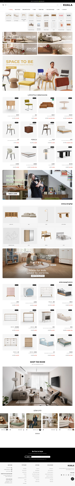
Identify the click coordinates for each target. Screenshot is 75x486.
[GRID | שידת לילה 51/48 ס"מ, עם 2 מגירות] (28, 317)
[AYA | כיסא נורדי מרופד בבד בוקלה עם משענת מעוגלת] (11, 129)
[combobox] (35, 5)
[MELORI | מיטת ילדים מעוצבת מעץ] (64, 342)
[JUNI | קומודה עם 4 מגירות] (46, 292)
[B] (20, 37)
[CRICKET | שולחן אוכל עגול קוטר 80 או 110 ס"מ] (64, 105)
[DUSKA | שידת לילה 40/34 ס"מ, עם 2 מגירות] (28, 342)
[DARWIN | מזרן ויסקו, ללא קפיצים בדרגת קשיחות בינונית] (28, 154)
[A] (55, 37)
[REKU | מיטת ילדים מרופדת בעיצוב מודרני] (64, 317)
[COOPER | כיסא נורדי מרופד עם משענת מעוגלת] (11, 154)
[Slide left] (71, 1)
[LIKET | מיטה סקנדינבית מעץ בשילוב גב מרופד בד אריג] (64, 129)
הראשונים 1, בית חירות (9, 480)
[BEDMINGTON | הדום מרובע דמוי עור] (28, 129)
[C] (55, 49)
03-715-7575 (9, 467)
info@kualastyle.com (7, 469)
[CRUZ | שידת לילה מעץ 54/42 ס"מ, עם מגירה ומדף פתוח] (46, 317)
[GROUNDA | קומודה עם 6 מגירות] (11, 317)
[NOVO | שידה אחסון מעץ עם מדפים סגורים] (11, 292)
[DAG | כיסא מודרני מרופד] (28, 105)
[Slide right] (3, 1)
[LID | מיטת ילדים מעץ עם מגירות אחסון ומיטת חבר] (46, 342)
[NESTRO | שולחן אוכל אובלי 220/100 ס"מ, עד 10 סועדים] (64, 154)
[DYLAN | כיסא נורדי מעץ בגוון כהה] (46, 129)
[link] (63, 237)
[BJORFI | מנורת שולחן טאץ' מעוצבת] (46, 154)
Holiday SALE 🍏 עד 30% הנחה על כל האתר (37, 1)
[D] (20, 49)
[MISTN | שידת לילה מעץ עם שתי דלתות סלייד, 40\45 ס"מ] (11, 105)
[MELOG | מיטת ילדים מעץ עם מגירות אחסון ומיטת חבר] (64, 292)
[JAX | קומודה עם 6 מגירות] (11, 342)
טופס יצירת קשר (8, 471)
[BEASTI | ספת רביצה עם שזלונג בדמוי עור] (46, 105)
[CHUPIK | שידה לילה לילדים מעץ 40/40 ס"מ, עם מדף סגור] (28, 292)
